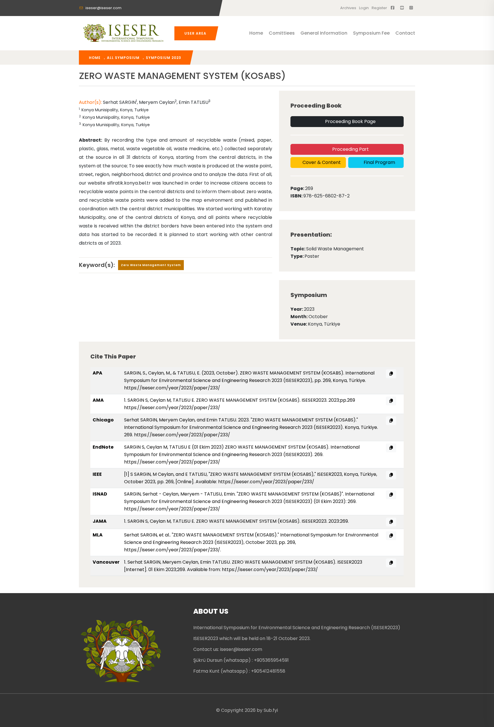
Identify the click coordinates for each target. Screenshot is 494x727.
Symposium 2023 (163, 57)
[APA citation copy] (391, 373)
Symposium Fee (371, 33)
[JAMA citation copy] (391, 522)
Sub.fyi (271, 710)
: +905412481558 (267, 671)
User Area (195, 33)
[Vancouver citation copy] (391, 562)
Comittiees (282, 33)
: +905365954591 (270, 660)
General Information (323, 33)
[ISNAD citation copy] (391, 494)
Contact (405, 33)
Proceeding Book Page (350, 121)
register (379, 8)
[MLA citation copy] (391, 535)
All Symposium (123, 57)
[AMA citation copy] (391, 401)
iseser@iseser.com (103, 8)
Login (364, 8)
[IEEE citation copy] (391, 475)
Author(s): (90, 102)
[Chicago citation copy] (391, 420)
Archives (348, 8)
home (95, 57)
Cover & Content (321, 162)
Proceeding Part (350, 149)
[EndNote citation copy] (391, 447)
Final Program (378, 162)
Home (256, 33)
